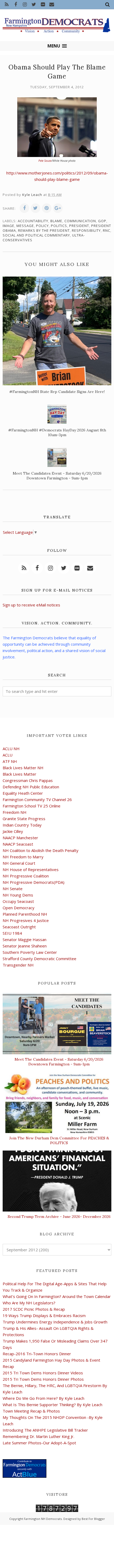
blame (56, 220)
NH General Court (19, 863)
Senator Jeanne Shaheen (25, 945)
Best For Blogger (93, 1519)
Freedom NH (15, 812)
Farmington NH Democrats (43, 1519)
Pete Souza (44, 161)
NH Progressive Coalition (26, 875)
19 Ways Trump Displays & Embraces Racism (44, 1315)
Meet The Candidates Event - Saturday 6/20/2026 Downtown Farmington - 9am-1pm (59, 1061)
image (8, 225)
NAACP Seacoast (18, 844)
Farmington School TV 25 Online (31, 805)
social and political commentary (36, 235)
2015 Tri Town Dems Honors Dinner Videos (43, 1372)
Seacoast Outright (19, 926)
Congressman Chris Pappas (28, 780)
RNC (106, 230)
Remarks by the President (44, 230)
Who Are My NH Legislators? (29, 1302)
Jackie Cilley (13, 831)
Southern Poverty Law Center (30, 952)
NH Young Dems (18, 895)
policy (42, 225)
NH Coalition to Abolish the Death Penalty (40, 850)
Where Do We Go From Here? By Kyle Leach (43, 1398)
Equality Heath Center (23, 793)
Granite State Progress (24, 818)
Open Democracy (18, 907)
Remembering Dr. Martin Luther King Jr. (38, 1436)
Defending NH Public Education (31, 786)
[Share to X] (35, 208)
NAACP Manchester (20, 837)
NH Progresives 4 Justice (26, 920)
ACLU (7, 755)
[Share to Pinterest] (46, 208)
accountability (33, 220)
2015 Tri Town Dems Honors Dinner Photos (43, 1379)
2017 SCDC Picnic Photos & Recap (34, 1309)
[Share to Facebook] (24, 208)
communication (80, 220)
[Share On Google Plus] (58, 208)
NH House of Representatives (31, 869)
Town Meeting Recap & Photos (31, 1411)
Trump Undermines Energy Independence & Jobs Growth (55, 1321)
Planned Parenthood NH (25, 914)
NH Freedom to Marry (23, 856)
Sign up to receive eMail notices (31, 604)
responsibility (86, 230)
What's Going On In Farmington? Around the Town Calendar (57, 1296)
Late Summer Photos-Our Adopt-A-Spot (39, 1442)
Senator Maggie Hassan (24, 939)
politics (59, 225)
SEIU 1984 (12, 933)
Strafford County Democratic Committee (39, 958)
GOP (102, 220)
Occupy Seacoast (18, 901)
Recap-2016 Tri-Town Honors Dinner (37, 1353)
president (79, 225)
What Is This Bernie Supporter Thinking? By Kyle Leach (52, 1404)
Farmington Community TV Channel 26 (37, 799)
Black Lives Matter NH (23, 767)
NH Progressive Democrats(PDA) (33, 882)
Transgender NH (18, 965)
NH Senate (13, 888)
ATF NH (10, 761)
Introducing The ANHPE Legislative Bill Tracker (45, 1430)
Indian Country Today (22, 825)
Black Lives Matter (19, 774)
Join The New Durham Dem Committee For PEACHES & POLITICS (59, 1140)
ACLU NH (11, 748)
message (25, 225)
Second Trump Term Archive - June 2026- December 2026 (59, 1216)
